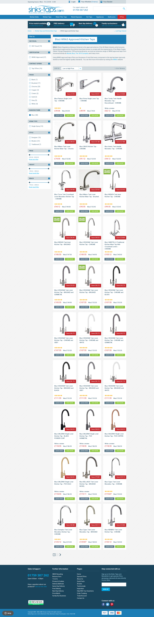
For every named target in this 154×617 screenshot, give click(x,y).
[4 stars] (57, 108)
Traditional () (36, 144)
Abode (69, 53)
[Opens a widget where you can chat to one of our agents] (8, 613)
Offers (122, 17)
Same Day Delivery (58, 586)
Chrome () (36, 86)
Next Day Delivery (58, 591)
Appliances (100, 17)
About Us (80, 579)
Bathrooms (111, 17)
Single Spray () (37, 126)
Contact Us (80, 598)
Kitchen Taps (47, 17)
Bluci (73, 53)
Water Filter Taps (61, 17)
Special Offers (82, 576)
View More (69, 115)
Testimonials (81, 586)
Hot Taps (89, 17)
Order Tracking (82, 593)
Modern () (36, 141)
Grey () (34, 100)
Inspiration (80, 588)
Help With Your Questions (85, 591)
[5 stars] (58, 156)
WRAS (115, 59)
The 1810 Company (82, 53)
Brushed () (36, 83)
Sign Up (106, 589)
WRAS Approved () (39, 57)
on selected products (37, 24)
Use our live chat (41, 586)
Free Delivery (56, 588)
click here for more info (61, 24)
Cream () (35, 93)
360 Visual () (37, 46)
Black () (35, 80)
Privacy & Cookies (58, 581)
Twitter (107, 604)
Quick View (59, 115)
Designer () (36, 137)
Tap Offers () (37, 68)
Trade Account (82, 596)
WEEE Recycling (57, 574)
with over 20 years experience (111, 24)
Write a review (109, 108)
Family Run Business (59, 596)
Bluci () (35, 115)
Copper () (35, 90)
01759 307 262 (80, 10)
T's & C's (55, 579)
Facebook (103, 604)
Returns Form (56, 576)
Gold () (34, 97)
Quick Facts (81, 581)
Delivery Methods (58, 584)
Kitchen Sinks (34, 17)
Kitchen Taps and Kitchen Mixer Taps (46, 31)
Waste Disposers (76, 17)
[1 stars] (81, 108)
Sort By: (57, 68)
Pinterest (112, 604)
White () (35, 104)
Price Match (56, 593)
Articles (79, 584)
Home (29, 31)
